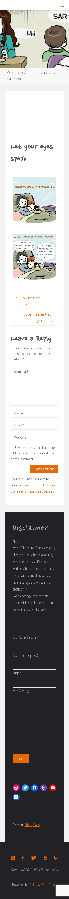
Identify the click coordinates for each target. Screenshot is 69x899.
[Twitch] (56, 858)
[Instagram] (13, 858)
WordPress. (49, 884)
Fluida (32, 884)
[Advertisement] (34, 119)
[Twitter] (33, 858)
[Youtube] (45, 858)
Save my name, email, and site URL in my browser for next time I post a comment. (33, 453)
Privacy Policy (32, 824)
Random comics (27, 73)
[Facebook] (23, 858)
